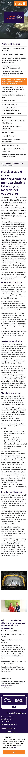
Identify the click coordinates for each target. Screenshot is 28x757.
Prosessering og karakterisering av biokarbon (13, 49)
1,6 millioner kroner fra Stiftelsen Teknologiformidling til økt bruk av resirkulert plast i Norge (13, 89)
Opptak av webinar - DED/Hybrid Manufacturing (12, 127)
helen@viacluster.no (7, 685)
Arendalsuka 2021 (7, 117)
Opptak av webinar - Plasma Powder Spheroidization (13, 122)
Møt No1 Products (8, 132)
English (10, 3)
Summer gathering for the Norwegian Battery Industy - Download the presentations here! (14, 60)
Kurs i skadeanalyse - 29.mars (11, 113)
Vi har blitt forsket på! (9, 100)
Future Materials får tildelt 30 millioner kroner (11, 140)
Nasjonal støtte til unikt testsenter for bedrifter (13, 150)
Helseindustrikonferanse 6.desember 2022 (14, 96)
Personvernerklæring (8, 728)
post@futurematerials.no (9, 724)
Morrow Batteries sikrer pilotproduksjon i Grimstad (10, 109)
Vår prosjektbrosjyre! (8, 136)
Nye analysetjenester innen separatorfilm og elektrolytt (11, 67)
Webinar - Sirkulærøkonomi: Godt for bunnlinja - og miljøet (14, 155)
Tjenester (8, 163)
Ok (14, 752)
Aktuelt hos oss (11, 44)
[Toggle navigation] (20, 3)
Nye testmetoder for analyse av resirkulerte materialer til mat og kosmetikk (12, 74)
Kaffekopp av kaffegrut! (9, 104)
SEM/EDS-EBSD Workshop (10, 145)
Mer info (13, 747)
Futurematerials (14, 17)
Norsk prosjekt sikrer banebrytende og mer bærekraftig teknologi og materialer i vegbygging (13, 81)
